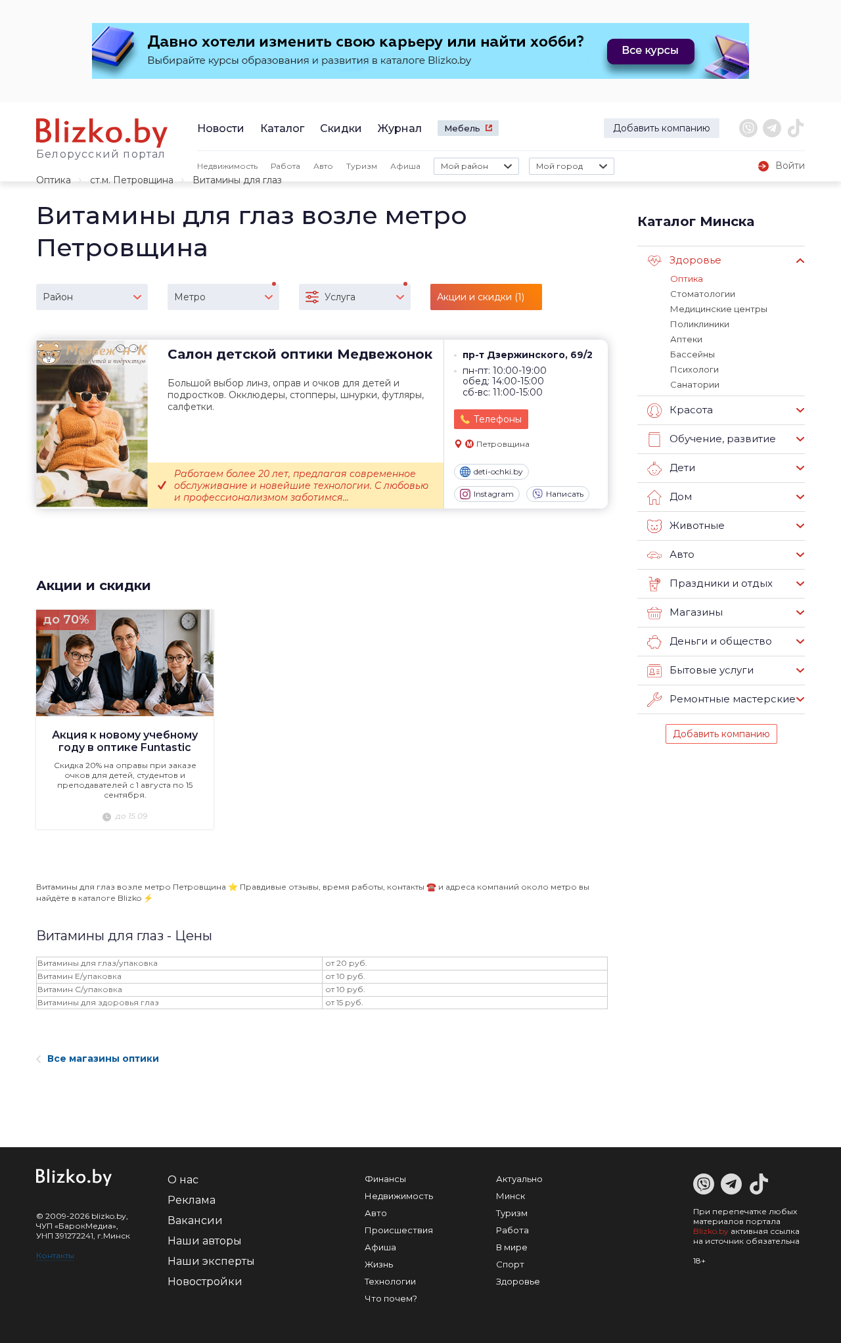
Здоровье (518, 1281)
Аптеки (686, 339)
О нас (183, 1179)
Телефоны (498, 419)
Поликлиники (699, 324)
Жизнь (379, 1264)
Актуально (519, 1178)
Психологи (694, 369)
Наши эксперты (211, 1261)
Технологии (390, 1281)
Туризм (361, 166)
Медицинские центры (718, 309)
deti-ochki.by (498, 471)
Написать (564, 494)
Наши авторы (205, 1241)
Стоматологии (702, 293)
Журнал (400, 128)
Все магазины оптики (103, 1058)
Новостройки (205, 1281)
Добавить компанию (661, 128)
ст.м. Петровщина (131, 180)
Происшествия (399, 1230)
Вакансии (195, 1220)
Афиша (405, 166)
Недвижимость (227, 166)
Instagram (494, 494)
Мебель (462, 128)
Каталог (282, 128)
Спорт (510, 1264)
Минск (510, 1196)
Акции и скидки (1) (480, 297)
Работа (285, 166)
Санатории (694, 384)
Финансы (385, 1178)
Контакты (55, 1255)
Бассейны (692, 354)
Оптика (53, 180)
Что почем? (391, 1298)
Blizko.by (711, 1231)
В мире (512, 1247)
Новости (220, 128)
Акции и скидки (93, 585)
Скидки (341, 128)
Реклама (192, 1200)
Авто (323, 166)
